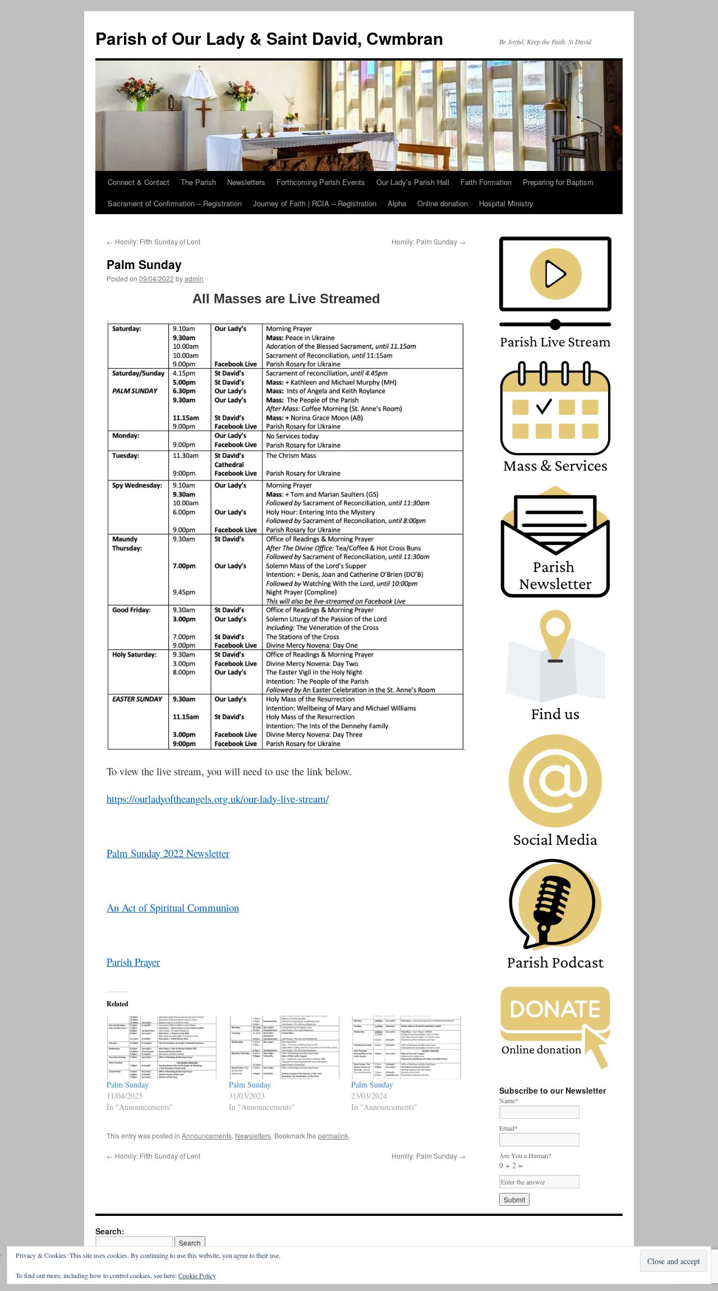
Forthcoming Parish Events (321, 182)
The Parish (198, 182)
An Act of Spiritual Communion (173, 907)
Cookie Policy (197, 1275)
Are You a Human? (525, 1160)
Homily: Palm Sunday (429, 241)
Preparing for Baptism (558, 182)
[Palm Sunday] (162, 1047)
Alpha (397, 203)
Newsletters (246, 182)
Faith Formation (486, 182)
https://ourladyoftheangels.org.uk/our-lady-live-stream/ (218, 799)
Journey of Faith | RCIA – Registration (314, 203)
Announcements (207, 1135)
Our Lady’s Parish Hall (412, 182)
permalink (333, 1135)
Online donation (442, 203)
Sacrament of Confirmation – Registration (175, 203)
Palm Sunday (128, 1084)
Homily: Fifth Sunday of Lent (153, 241)
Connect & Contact (138, 182)
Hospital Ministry (506, 203)
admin (194, 278)
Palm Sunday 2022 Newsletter (168, 853)
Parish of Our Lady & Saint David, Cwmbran (269, 38)
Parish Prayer (133, 962)
